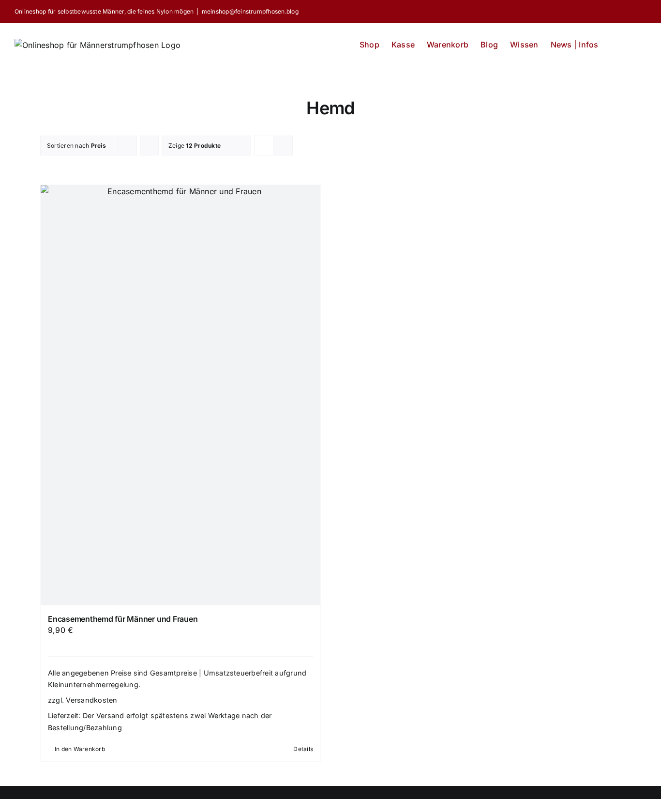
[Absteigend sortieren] (149, 145)
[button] (631, 42)
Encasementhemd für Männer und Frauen (122, 619)
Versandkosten (91, 700)
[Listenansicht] (282, 145)
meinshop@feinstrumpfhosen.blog (250, 11)
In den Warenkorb (80, 749)
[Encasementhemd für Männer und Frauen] (180, 395)
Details (303, 749)
